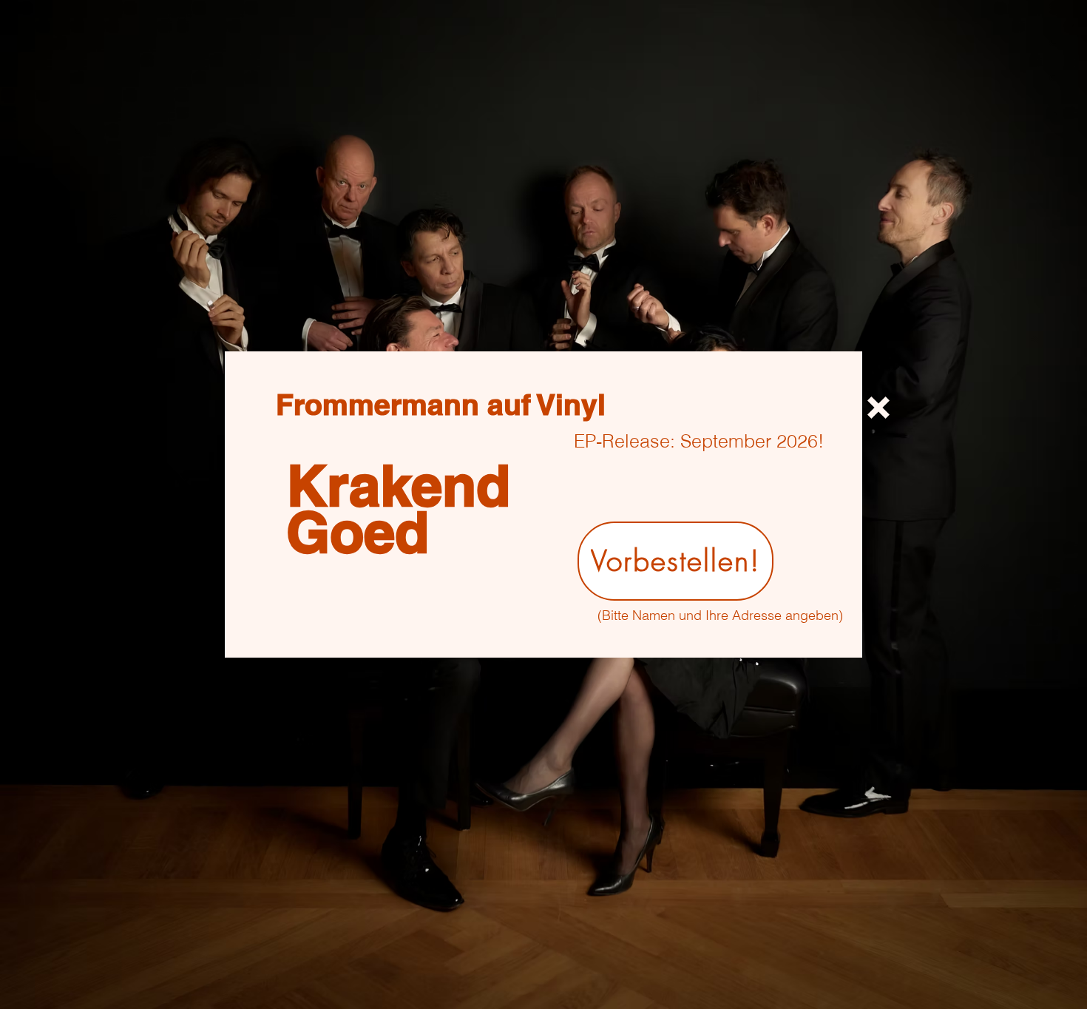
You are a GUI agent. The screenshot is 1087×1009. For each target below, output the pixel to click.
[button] (878, 407)
